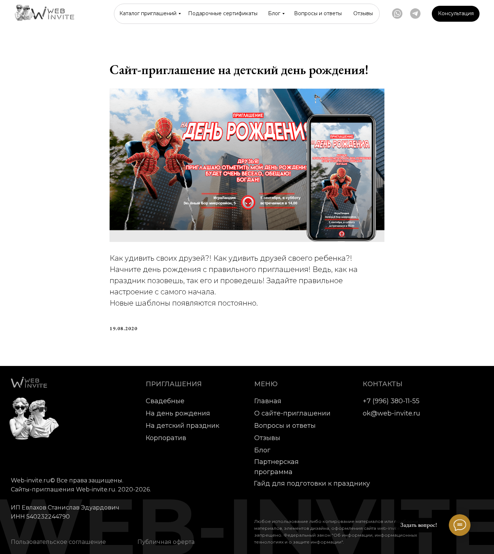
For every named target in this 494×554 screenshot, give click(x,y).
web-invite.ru (391, 528)
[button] (456, 14)
